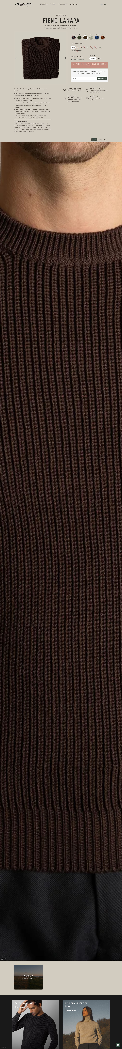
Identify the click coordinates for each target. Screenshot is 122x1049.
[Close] (91, 1028)
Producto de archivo (77, 60)
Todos (94, 140)
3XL (100, 47)
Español (3, 1047)
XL (91, 47)
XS (77, 47)
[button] (16, 58)
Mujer (99, 58)
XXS (73, 47)
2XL (95, 47)
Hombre (93, 58)
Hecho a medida (77, 51)
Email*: (42, 1041)
